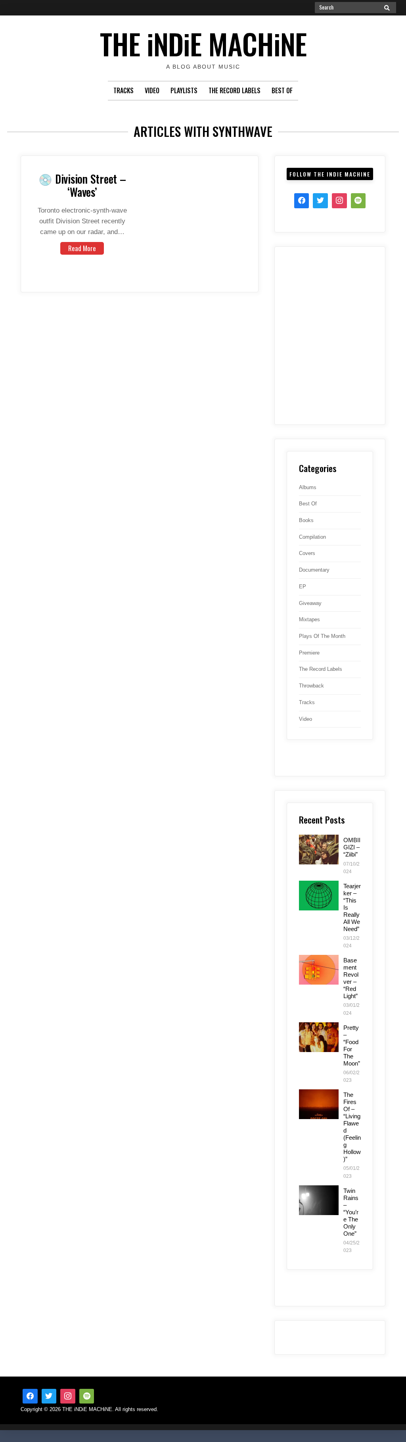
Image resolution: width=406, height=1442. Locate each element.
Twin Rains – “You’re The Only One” (350, 1212)
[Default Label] (86, 1396)
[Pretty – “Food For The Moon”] (319, 1037)
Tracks (123, 90)
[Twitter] (320, 200)
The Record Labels (234, 90)
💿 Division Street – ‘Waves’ (82, 185)
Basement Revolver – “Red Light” (350, 978)
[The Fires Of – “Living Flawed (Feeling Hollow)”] (319, 1104)
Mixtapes (309, 619)
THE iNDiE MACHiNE (203, 43)
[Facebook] (301, 200)
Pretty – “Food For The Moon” (351, 1045)
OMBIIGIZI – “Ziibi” (351, 847)
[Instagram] (339, 200)
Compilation (312, 537)
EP (302, 586)
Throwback (311, 686)
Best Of (282, 90)
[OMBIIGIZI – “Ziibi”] (319, 849)
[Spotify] (358, 200)
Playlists (183, 90)
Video (152, 90)
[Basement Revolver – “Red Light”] (319, 970)
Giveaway (310, 603)
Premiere (309, 653)
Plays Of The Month (322, 636)
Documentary (314, 570)
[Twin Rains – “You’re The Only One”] (319, 1200)
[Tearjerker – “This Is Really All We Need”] (319, 895)
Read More (82, 248)
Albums (307, 487)
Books (306, 520)
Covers (307, 553)
